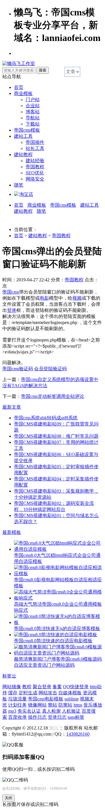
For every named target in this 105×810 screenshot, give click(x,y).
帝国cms (10, 291)
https (78, 704)
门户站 (33, 99)
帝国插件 (35, 142)
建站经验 (35, 160)
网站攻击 (47, 692)
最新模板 (11, 532)
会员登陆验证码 (50, 368)
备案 (57, 686)
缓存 (13, 692)
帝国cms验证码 (17, 368)
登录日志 (57, 717)
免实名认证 (29, 711)
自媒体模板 (70, 692)
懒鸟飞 (56, 727)
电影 (44, 298)
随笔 (18, 185)
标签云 (9, 675)
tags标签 (76, 717)
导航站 (33, 117)
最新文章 (11, 407)
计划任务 (17, 704)
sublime (71, 698)
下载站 (33, 123)
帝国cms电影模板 (45, 698)
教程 (27, 686)
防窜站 (65, 704)
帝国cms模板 (27, 130)
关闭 (8, 798)
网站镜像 (11, 686)
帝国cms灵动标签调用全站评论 (52, 396)
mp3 (12, 711)
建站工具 (23, 136)
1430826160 (78, 734)
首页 (18, 87)
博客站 (33, 111)
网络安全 (35, 178)
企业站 (33, 105)
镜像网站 (37, 704)
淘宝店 (26, 194)
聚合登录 (42, 686)
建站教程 (23, 154)
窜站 (52, 704)
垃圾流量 (17, 698)
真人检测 (51, 711)
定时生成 (28, 692)
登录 (11, 310)
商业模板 (23, 93)
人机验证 (71, 711)
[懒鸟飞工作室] (18, 63)
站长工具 (35, 148)
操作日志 (37, 717)
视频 (77, 298)
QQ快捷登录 (76, 686)
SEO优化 (35, 172)
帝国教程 (35, 166)
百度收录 (17, 717)
